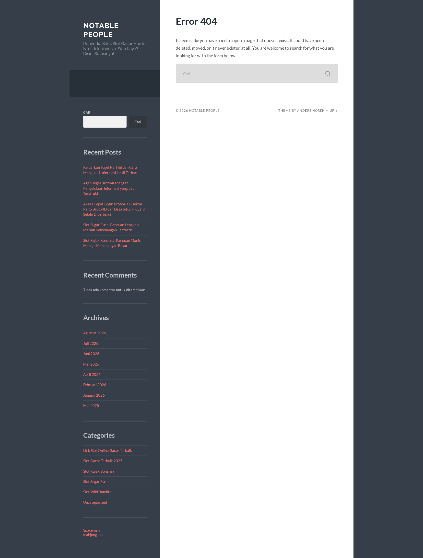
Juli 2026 (90, 343)
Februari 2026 (94, 384)
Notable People (101, 30)
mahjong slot (93, 534)
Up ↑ (334, 110)
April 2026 (92, 374)
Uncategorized (95, 502)
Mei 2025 (91, 405)
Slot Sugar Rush (95, 481)
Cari (87, 112)
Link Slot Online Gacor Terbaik (107, 450)
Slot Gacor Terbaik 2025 (102, 460)
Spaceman (91, 530)
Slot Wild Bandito (97, 492)
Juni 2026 (91, 353)
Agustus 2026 (94, 333)
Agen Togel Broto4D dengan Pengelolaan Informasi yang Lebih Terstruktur (110, 188)
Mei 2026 (91, 364)
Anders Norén (311, 110)
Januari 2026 (94, 395)
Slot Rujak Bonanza (98, 471)
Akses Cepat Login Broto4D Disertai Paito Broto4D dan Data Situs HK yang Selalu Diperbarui (114, 209)
